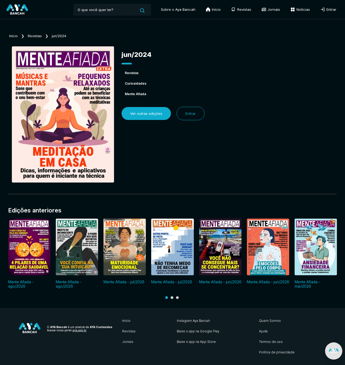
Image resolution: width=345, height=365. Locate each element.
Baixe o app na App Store (196, 342)
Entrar (330, 9)
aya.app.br (80, 330)
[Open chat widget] (333, 351)
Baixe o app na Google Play (198, 331)
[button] (166, 297)
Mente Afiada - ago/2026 (21, 284)
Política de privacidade (277, 352)
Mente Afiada (135, 94)
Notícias (302, 9)
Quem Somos (270, 321)
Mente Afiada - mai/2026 (307, 284)
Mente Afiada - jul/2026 (124, 282)
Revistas (243, 9)
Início (216, 9)
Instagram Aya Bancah (193, 321)
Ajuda (263, 331)
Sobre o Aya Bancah (178, 9)
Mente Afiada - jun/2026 (220, 282)
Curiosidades (135, 83)
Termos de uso (271, 342)
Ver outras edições (146, 113)
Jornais (273, 9)
